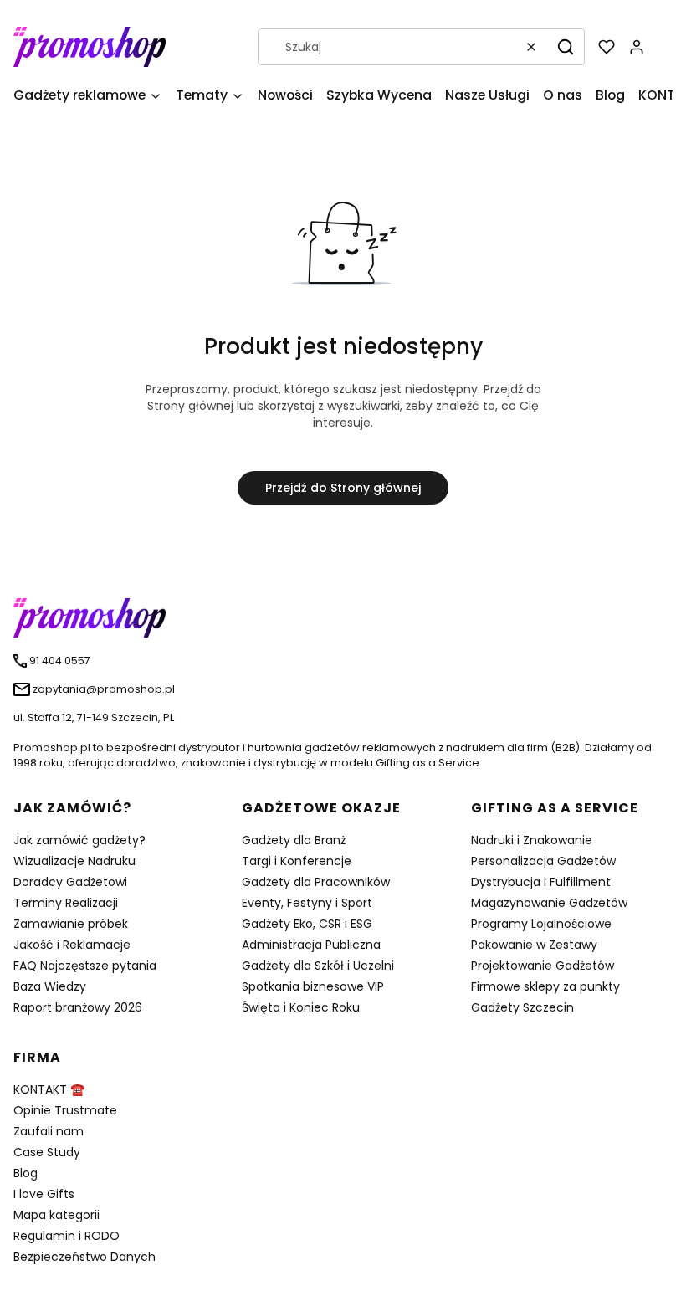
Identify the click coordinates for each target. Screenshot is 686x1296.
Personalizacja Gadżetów (543, 861)
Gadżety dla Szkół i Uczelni (318, 965)
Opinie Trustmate (65, 1110)
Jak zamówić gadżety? (79, 840)
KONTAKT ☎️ (48, 1089)
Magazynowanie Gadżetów (549, 902)
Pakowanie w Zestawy (534, 944)
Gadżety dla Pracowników (316, 881)
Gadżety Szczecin (522, 1007)
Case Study (46, 1152)
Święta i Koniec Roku (301, 1007)
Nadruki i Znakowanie (531, 840)
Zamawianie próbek (70, 923)
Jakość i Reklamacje (72, 944)
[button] (565, 47)
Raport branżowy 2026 (77, 1007)
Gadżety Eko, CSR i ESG (307, 923)
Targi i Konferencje (296, 861)
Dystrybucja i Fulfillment (541, 881)
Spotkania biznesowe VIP (313, 986)
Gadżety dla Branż (294, 840)
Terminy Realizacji (65, 902)
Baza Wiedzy (49, 986)
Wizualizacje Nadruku (74, 861)
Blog (25, 1173)
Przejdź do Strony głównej (343, 487)
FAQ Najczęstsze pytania (84, 965)
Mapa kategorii (56, 1214)
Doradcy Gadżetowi (70, 881)
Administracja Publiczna (311, 944)
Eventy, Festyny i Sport (307, 902)
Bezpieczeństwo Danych (84, 1256)
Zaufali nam (48, 1131)
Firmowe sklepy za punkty (545, 986)
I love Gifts (43, 1194)
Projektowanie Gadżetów (542, 965)
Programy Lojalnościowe (541, 923)
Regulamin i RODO (66, 1235)
